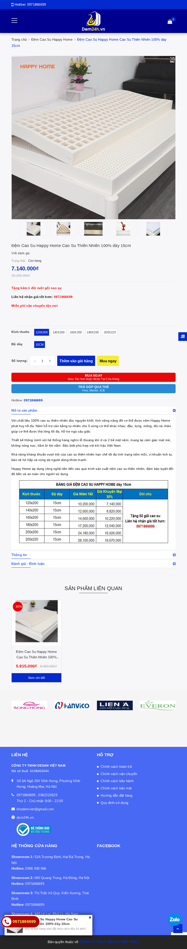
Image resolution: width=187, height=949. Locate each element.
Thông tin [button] (19, 555)
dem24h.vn (25, 817)
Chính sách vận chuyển (119, 774)
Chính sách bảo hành (117, 781)
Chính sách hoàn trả (116, 766)
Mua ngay (108, 361)
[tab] (93, 410)
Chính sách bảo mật (116, 788)
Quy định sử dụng (114, 803)
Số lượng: (19, 360)
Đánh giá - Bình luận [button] (27, 564)
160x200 (76, 332)
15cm (40, 344)
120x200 (42, 332)
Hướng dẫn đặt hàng (116, 795)
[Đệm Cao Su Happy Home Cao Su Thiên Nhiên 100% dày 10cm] (36, 623)
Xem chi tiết (36, 678)
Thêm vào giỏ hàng (76, 361)
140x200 (59, 332)
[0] (170, 22)
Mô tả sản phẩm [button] (24, 410)
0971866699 (36, 4)
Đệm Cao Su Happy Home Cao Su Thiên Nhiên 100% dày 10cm (36, 657)
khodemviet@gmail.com (35, 809)
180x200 (93, 332)
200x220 (110, 332)
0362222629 (47, 795)
